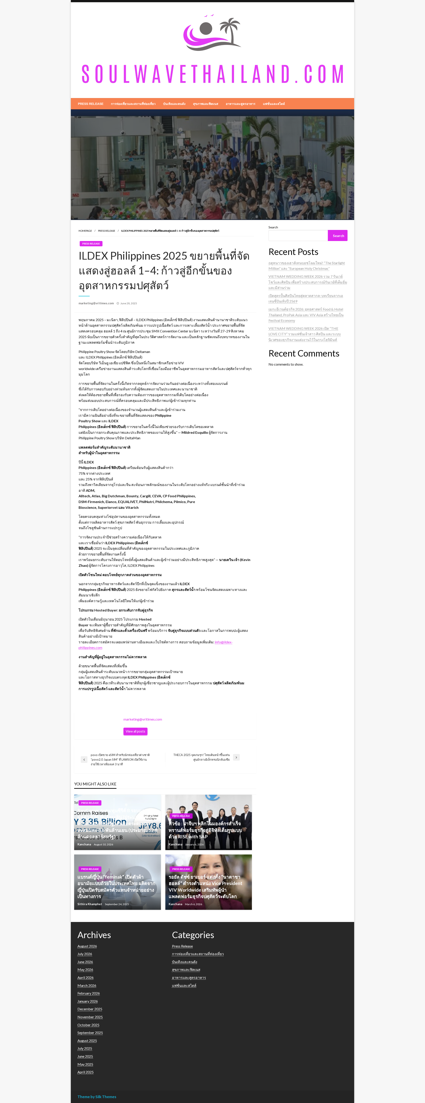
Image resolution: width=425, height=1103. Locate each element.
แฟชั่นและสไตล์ (274, 104)
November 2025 (90, 1017)
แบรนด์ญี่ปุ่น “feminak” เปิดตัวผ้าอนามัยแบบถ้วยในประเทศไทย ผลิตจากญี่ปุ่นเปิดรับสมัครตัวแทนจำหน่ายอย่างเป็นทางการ (116, 886)
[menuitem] (90, 103)
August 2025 (87, 1040)
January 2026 (87, 1001)
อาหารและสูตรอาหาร (240, 104)
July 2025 (84, 1048)
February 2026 (88, 993)
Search (273, 227)
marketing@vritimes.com (96, 303)
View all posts (135, 731)
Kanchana (84, 844)
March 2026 (86, 985)
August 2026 (87, 946)
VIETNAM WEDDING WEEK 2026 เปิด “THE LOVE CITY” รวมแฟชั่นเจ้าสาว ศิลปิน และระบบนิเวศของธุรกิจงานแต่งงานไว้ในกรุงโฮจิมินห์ (305, 334)
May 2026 (85, 969)
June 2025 (85, 1056)
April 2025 (85, 1072)
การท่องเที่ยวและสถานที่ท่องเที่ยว (133, 104)
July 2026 (84, 954)
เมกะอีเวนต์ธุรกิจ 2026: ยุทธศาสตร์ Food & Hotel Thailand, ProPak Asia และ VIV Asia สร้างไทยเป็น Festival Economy (306, 314)
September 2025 (90, 1032)
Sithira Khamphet (90, 904)
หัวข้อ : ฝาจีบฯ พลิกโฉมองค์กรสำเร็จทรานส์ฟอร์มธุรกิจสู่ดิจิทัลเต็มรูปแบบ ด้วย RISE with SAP (205, 830)
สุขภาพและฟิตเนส (205, 104)
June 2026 (85, 962)
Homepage (85, 230)
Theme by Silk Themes (96, 1096)
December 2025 (89, 1009)
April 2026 (85, 977)
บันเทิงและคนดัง (174, 104)
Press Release (90, 104)
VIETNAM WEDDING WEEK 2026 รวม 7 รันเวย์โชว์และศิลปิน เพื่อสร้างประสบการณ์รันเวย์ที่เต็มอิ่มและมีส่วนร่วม (308, 282)
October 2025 (88, 1025)
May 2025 (85, 1064)
